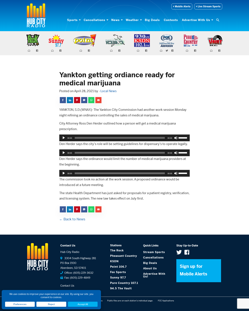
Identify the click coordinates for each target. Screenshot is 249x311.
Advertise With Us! (154, 275)
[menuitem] (73, 20)
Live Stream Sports (208, 6)
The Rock (117, 250)
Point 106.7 (118, 266)
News (115, 20)
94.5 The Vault (121, 288)
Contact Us (67, 285)
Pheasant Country (123, 256)
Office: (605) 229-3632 (78, 273)
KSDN (114, 261)
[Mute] (176, 138)
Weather (132, 20)
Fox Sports (118, 272)
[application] (124, 137)
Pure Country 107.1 (124, 283)
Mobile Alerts (182, 6)
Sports (72, 20)
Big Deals (152, 20)
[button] (218, 20)
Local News (108, 91)
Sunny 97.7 (118, 277)
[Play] (63, 138)
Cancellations (94, 20)
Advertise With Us (196, 20)
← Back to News (72, 219)
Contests (171, 20)
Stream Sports (154, 252)
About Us (150, 268)
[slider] (183, 137)
